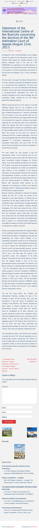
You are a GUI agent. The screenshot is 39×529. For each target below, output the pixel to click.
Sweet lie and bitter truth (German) (14, 498)
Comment (5, 387)
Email (4, 412)
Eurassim (19, 51)
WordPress (34, 526)
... (32, 482)
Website (4, 417)
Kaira (13, 526)
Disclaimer (21, 1)
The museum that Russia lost (12, 508)
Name (4, 408)
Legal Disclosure (10, 1)
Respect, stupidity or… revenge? (13, 478)
